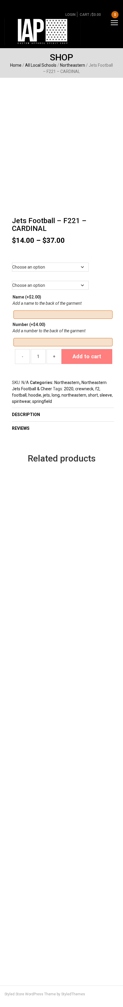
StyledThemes (73, 994)
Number (29, 324)
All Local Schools (40, 65)
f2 (97, 388)
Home (15, 65)
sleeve (106, 395)
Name (27, 297)
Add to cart (87, 356)
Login (70, 15)
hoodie (34, 395)
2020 (68, 388)
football (19, 395)
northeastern (73, 395)
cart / (98, 15)
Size (63, 275)
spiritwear (21, 401)
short (93, 395)
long (56, 395)
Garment (63, 257)
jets (46, 395)
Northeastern (72, 65)
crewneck (84, 388)
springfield (42, 401)
